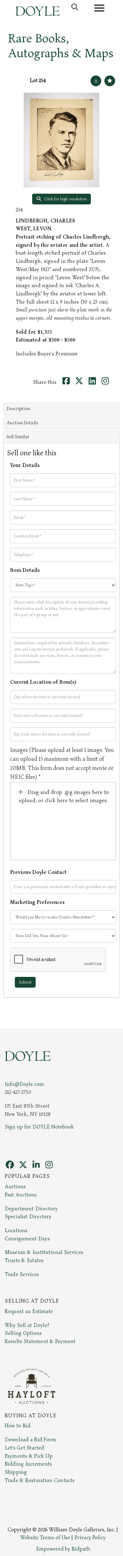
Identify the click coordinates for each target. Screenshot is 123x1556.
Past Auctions (21, 1195)
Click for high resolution (65, 199)
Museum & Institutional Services (44, 1252)
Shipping (16, 1472)
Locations (16, 1230)
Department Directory (31, 1209)
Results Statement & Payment (40, 1341)
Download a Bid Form (30, 1440)
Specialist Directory (28, 1217)
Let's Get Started (24, 1448)
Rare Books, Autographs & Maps (61, 46)
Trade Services (22, 1274)
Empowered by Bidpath (63, 1549)
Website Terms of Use (45, 1538)
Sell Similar (18, 436)
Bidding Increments (28, 1464)
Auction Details (22, 423)
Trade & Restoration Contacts (39, 1480)
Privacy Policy (90, 1538)
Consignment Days (27, 1239)
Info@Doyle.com (24, 1084)
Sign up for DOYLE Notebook (39, 1127)
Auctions (15, 1187)
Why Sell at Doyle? (27, 1325)
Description (18, 408)
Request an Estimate (29, 1311)
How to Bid (18, 1426)
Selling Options (23, 1333)
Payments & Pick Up (29, 1456)
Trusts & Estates (24, 1260)
